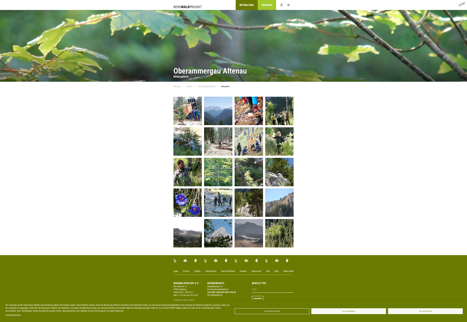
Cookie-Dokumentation (13, 315)
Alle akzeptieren (425, 311)
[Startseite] (462, 5)
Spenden (267, 5)
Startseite (177, 86)
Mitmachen (247, 5)
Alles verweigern (348, 311)
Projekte (189, 86)
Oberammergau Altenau (207, 86)
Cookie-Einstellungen (272, 311)
